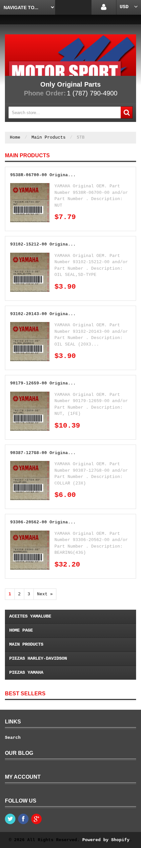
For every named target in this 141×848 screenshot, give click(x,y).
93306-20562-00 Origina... (43, 522)
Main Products (48, 137)
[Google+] (36, 819)
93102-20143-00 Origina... (43, 314)
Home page (21, 630)
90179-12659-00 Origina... (43, 383)
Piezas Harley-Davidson (38, 658)
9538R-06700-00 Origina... (43, 175)
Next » (45, 594)
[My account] (103, 7)
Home (15, 137)
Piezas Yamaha (26, 672)
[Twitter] (10, 819)
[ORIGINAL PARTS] (70, 55)
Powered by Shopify (106, 840)
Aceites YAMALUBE (30, 616)
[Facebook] (23, 819)
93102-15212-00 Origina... (43, 244)
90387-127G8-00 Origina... (43, 452)
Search (13, 737)
